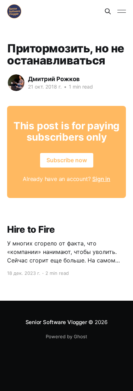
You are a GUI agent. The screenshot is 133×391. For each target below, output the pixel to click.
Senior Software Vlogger (56, 322)
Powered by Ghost (66, 336)
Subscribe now (66, 160)
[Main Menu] (121, 11)
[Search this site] (107, 11)
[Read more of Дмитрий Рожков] (16, 83)
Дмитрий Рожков (54, 79)
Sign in (101, 178)
